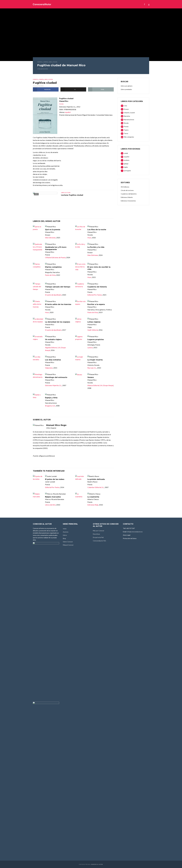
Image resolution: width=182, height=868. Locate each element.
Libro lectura (65, 192)
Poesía (55, 62)
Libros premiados (126, 89)
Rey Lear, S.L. (91, 368)
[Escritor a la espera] (80, 302)
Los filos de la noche (96, 230)
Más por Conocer (98, 531)
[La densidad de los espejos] (38, 320)
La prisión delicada (96, 479)
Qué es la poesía (52, 230)
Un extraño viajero (53, 339)
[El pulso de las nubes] (38, 477)
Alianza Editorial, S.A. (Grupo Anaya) (100, 385)
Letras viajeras (93, 322)
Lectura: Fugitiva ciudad (72, 195)
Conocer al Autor (97, 864)
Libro (50, 62)
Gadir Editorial (92, 330)
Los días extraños (53, 360)
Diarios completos (53, 267)
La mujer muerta (95, 360)
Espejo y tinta (51, 398)
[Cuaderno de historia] (80, 285)
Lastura (90, 347)
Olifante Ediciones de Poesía (55, 257)
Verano (90, 377)
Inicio (61, 4)
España (45, 62)
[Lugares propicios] (80, 338)
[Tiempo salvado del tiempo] (38, 286)
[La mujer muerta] (80, 358)
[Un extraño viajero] (38, 338)
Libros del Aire (50, 505)
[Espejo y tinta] (38, 396)
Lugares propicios (95, 339)
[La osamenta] (80, 495)
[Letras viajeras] (80, 320)
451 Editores (125, 187)
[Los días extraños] (38, 358)
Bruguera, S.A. (50, 406)
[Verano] (80, 374)
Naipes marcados (53, 497)
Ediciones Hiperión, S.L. (53, 385)
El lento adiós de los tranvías (58, 304)
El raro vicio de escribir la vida (98, 268)
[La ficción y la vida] (80, 245)
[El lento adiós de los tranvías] (38, 304)
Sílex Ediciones (50, 238)
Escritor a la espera (96, 304)
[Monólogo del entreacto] (38, 375)
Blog (88, 4)
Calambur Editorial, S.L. (95, 487)
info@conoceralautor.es (135, 532)
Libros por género (126, 86)
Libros (80, 4)
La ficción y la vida (95, 247)
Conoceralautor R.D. (99, 541)
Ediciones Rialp (92, 505)
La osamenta (93, 497)
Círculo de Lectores (127, 190)
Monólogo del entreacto (56, 377)
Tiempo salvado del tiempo (57, 287)
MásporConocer (116, 4)
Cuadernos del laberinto (129, 194)
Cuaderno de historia (97, 287)
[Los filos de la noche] (80, 228)
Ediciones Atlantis (127, 197)
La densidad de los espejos (57, 322)
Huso (89, 238)
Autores (70, 4)
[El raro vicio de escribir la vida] (80, 267)
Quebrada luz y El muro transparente (55, 248)
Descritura (96, 534)
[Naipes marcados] (38, 495)
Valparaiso (49, 368)
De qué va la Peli (98, 537)
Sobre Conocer (99, 4)
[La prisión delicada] (80, 477)
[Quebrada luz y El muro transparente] (38, 247)
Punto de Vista (50, 275)
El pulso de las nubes (54, 479)
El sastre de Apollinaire (53, 295)
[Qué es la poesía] (38, 228)
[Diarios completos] (38, 265)
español (40, 62)
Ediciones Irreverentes (128, 201)
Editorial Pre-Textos (94, 295)
